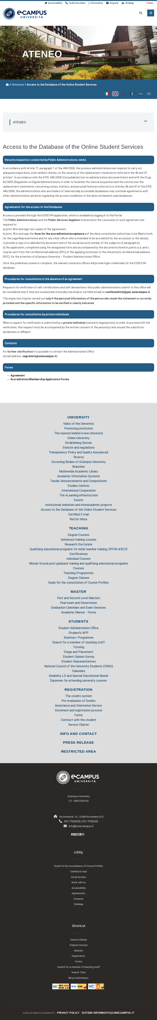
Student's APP (78, 633)
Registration (78, 955)
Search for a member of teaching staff (78, 642)
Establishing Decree (78, 443)
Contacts (78, 898)
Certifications (79, 554)
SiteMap (129, 3)
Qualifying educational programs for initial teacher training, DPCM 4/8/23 (79, 549)
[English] (115, 93)
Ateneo (19, 122)
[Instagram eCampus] (83, 834)
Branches (78, 466)
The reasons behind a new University (78, 433)
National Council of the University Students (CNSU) (78, 666)
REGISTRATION (78, 690)
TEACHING (78, 528)
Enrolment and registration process (78, 710)
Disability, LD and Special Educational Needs (78, 676)
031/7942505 (90, 821)
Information (97, 3)
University (18, 84)
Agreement (18, 375)
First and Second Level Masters (78, 598)
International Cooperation (78, 490)
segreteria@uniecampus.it (39, 356)
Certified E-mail (78, 514)
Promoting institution (78, 428)
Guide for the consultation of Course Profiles (78, 582)
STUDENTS (78, 621)
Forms (78, 715)
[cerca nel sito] (140, 13)
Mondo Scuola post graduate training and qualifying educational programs (78, 563)
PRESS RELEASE (78, 742)
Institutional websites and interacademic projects (78, 505)
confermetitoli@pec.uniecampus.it (127, 292)
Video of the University (78, 423)
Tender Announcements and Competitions (78, 481)
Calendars (78, 671)
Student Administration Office (78, 628)
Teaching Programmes (78, 573)
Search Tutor (78, 972)
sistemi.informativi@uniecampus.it (108, 1012)
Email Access (78, 877)
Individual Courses (78, 559)
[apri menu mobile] (150, 13)
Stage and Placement (78, 652)
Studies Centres (78, 486)
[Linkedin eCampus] (80, 834)
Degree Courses (78, 535)
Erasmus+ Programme (78, 637)
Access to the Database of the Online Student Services (78, 509)
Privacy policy (68, 1012)
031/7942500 (72, 821)
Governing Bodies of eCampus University (79, 462)
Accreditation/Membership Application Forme (40, 379)
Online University (78, 438)
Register (114, 3)
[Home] (7, 84)
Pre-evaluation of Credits (78, 701)
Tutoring (78, 647)
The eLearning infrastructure (78, 495)
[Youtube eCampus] (78, 834)
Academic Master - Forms (78, 612)
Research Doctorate (78, 544)
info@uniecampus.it (81, 826)
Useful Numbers (77, 3)
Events (78, 500)
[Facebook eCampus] (72, 834)
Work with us (78, 882)
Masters (78, 950)
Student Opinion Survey (78, 656)
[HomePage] (25, 13)
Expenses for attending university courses (78, 680)
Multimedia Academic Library (78, 471)
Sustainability (55, 3)
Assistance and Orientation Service (78, 705)
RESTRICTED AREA (78, 751)
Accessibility (79, 888)
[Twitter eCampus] (75, 834)
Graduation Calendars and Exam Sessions (78, 607)
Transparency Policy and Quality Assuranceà (78, 452)
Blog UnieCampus (78, 977)
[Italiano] (107, 93)
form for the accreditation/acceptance (59, 233)
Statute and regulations (79, 447)
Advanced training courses (78, 539)
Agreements (78, 893)
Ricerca (79, 457)
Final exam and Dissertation (78, 603)
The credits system (78, 696)
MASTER (78, 592)
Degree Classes (78, 578)
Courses (78, 568)
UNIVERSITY (78, 417)
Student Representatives (78, 661)
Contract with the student (78, 720)
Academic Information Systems (78, 476)
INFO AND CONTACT (78, 734)
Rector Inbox (78, 519)
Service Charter (78, 724)
